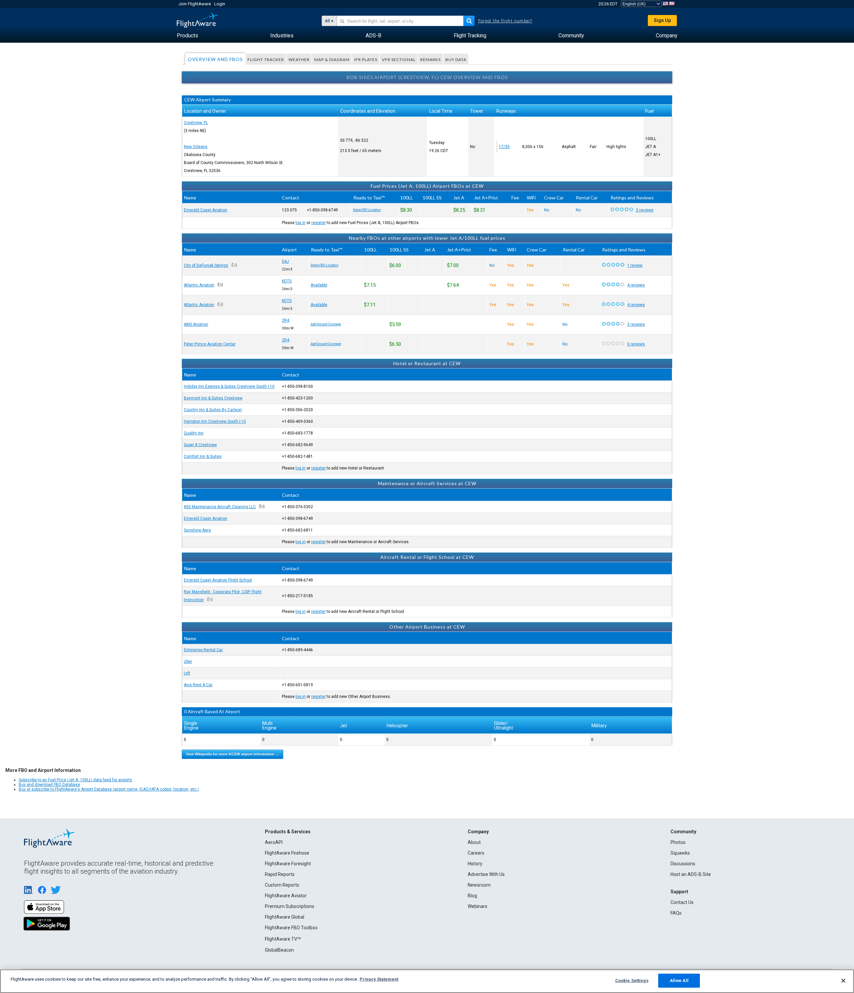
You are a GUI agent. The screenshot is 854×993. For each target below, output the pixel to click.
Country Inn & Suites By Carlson (213, 409)
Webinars (477, 906)
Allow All (679, 980)
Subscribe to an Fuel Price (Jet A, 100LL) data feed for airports (75, 780)
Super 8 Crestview (200, 444)
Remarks (430, 59)
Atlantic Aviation (199, 285)
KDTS (287, 281)
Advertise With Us (486, 874)
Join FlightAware (194, 3)
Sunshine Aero (197, 530)
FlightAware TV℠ (283, 939)
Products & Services (288, 831)
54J (285, 261)
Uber (188, 661)
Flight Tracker (266, 59)
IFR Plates (365, 59)
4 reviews (636, 285)
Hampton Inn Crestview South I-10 (215, 421)
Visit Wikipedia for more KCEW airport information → (232, 754)
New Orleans (195, 146)
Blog (472, 895)
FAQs (676, 913)
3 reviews (645, 210)
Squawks (680, 853)
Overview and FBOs (215, 59)
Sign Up (662, 20)
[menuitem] (187, 36)
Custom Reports (282, 885)
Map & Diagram (332, 59)
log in (301, 222)
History (475, 863)
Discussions (683, 863)
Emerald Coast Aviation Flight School (218, 580)
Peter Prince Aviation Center (210, 344)
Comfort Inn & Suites (203, 456)
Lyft (187, 673)
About (474, 842)
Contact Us (682, 902)
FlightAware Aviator (286, 895)
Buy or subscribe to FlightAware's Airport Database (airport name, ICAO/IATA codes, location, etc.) (109, 789)
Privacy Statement (379, 979)
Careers (476, 853)
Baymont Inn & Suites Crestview (213, 398)
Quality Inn (193, 433)
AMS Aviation (196, 324)
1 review (635, 265)
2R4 (285, 320)
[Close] (843, 980)
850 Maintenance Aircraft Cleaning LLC (220, 507)
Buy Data (455, 59)
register (318, 222)
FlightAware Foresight (288, 863)
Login (219, 3)
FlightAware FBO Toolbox (291, 927)
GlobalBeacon (279, 950)
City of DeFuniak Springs (206, 265)
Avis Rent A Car (198, 685)
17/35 (504, 146)
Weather (299, 59)
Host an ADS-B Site (691, 874)
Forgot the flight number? (505, 21)
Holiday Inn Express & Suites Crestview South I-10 (229, 386)
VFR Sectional (399, 59)
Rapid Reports (280, 874)
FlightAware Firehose (287, 853)
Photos (678, 842)
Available (319, 285)
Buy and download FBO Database (49, 784)
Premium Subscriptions (289, 906)
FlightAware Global (284, 917)
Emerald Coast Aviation (205, 210)
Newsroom (479, 885)
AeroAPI (274, 842)
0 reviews (636, 344)
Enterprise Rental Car (203, 650)
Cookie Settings (632, 980)
